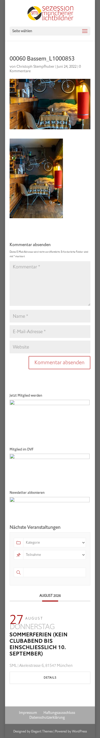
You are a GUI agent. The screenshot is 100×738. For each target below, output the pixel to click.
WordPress (79, 731)
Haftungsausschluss (59, 712)
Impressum (28, 712)
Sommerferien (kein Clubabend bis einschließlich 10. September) (39, 644)
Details (50, 678)
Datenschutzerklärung (47, 717)
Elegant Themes (42, 731)
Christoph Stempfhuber (35, 66)
